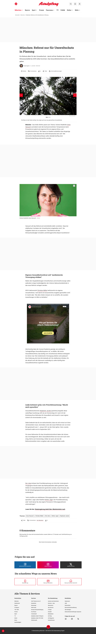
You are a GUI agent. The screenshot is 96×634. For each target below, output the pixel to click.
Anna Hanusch (30, 516)
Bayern (27, 10)
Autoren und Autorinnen (53, 601)
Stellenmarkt (34, 620)
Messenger (33, 605)
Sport (33, 10)
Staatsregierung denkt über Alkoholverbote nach (50, 509)
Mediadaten (50, 613)
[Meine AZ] (79, 4)
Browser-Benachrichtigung (37, 609)
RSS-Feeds (33, 607)
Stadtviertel (17, 603)
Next (75, 95)
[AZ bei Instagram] (72, 619)
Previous (21, 95)
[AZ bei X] (78, 619)
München (18, 10)
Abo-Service (50, 607)
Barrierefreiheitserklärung (71, 607)
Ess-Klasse (33, 611)
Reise (15, 620)
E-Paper (50, 609)
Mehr (77, 10)
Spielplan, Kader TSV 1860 (37, 618)
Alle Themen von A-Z (36, 601)
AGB (66, 603)
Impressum (67, 601)
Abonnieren (50, 605)
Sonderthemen (51, 620)
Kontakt (50, 611)
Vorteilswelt (34, 613)
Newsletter (33, 603)
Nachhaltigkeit (17, 622)
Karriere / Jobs (51, 603)
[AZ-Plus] (16, 4)
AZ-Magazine (51, 618)
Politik (63, 10)
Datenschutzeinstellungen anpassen (73, 611)
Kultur (69, 10)
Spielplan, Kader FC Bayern (37, 616)
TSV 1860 (16, 609)
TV (58, 10)
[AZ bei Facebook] (66, 619)
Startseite (17, 15)
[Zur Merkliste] (75, 4)
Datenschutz (67, 605)
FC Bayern (16, 607)
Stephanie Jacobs (45, 411)
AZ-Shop (50, 616)
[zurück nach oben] (48, 627)
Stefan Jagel (49, 500)
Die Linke (28, 483)
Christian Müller (42, 290)
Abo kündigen (68, 609)
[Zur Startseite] (49, 5)
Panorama (49, 10)
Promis (41, 10)
